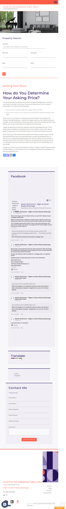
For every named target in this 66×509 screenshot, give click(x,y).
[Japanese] (18, 358)
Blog (50, 488)
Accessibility (48, 493)
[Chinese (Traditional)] (13, 358)
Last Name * (13, 403)
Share (22, 240)
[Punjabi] (19, 358)
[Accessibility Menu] (5, 504)
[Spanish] (21, 358)
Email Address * (14, 409)
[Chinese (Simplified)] (11, 358)
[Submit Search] (4, 74)
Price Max (34, 53)
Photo (16, 269)
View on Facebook (15, 240)
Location (5, 44)
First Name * (13, 398)
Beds (3, 63)
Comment (12, 427)
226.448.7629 (10, 492)
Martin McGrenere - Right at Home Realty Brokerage (33, 212)
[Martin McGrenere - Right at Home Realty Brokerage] (16, 206)
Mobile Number (14, 421)
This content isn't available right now (23, 284)
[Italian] (16, 358)
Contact (49, 490)
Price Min (5, 53)
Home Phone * (13, 415)
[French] (15, 358)
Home (50, 486)
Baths (32, 63)
